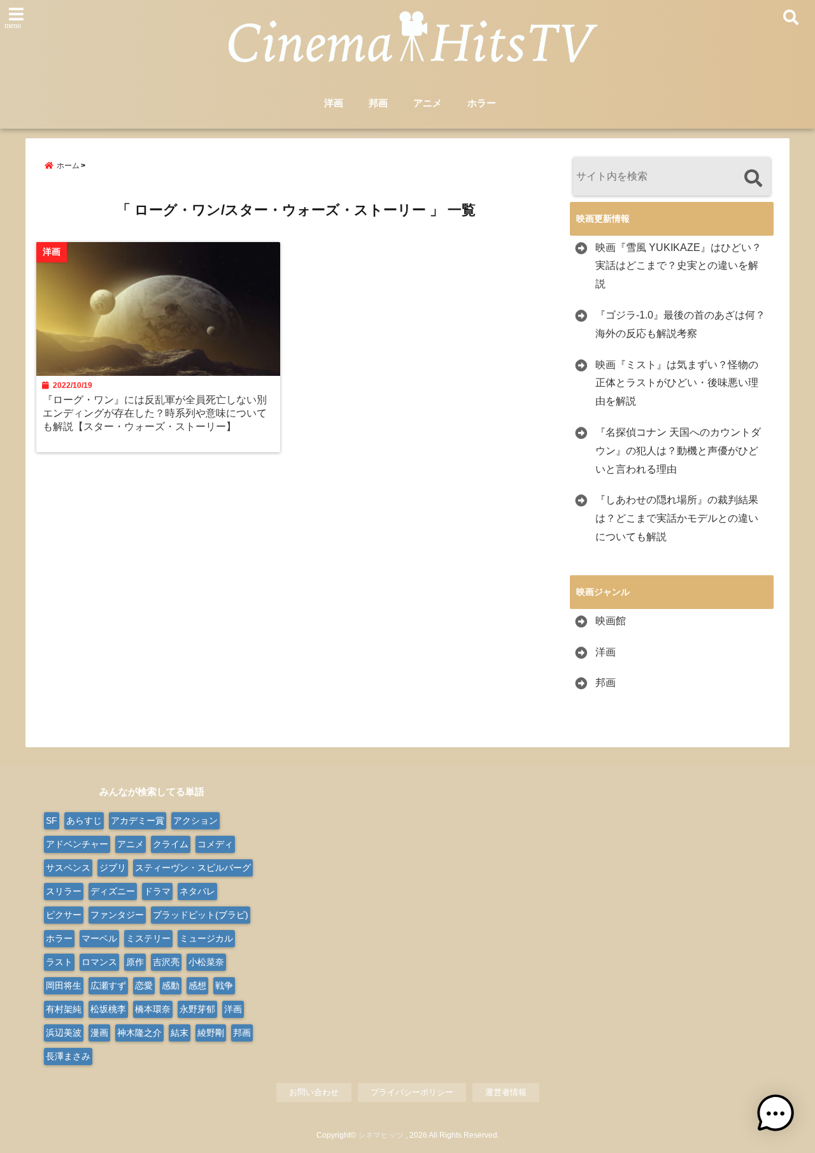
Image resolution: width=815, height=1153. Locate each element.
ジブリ (112, 868)
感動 (171, 985)
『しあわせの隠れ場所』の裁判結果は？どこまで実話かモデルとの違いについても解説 (676, 518)
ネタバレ (197, 891)
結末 (179, 1033)
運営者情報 (506, 1092)
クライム (170, 844)
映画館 (610, 620)
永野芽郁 (197, 1009)
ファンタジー (117, 915)
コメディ (215, 844)
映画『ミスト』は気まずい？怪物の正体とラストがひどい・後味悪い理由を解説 (676, 383)
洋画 (333, 102)
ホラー (481, 102)
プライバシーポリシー (412, 1092)
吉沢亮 (166, 962)
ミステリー (148, 938)
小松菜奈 (206, 962)
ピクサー (64, 915)
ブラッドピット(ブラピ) (200, 915)
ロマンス (99, 962)
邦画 (378, 102)
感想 (197, 985)
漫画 (99, 1033)
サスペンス (68, 868)
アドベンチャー (77, 844)
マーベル (99, 938)
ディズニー (112, 891)
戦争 (224, 985)
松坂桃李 (108, 1009)
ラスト (59, 962)
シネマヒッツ (381, 1135)
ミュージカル (206, 938)
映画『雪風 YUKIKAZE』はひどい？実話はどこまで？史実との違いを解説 (678, 266)
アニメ (427, 102)
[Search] (753, 178)
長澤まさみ (68, 1056)
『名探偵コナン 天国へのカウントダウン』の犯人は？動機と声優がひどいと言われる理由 (678, 451)
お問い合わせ (314, 1092)
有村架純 (64, 1009)
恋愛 (144, 985)
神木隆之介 (139, 1033)
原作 (135, 962)
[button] (775, 1113)
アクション (195, 820)
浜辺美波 (64, 1033)
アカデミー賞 (137, 820)
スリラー (64, 891)
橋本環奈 (153, 1009)
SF (51, 820)
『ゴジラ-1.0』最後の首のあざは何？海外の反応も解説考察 (680, 324)
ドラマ (157, 891)
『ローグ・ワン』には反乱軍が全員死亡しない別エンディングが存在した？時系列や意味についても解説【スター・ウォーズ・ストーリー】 (155, 413)
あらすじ (84, 820)
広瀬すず (108, 985)
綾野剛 (210, 1033)
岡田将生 (64, 985)
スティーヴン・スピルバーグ (193, 868)
